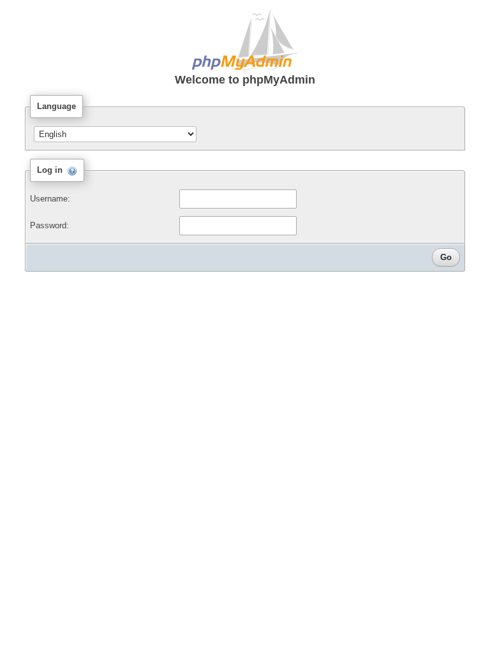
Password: (49, 225)
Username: (50, 198)
